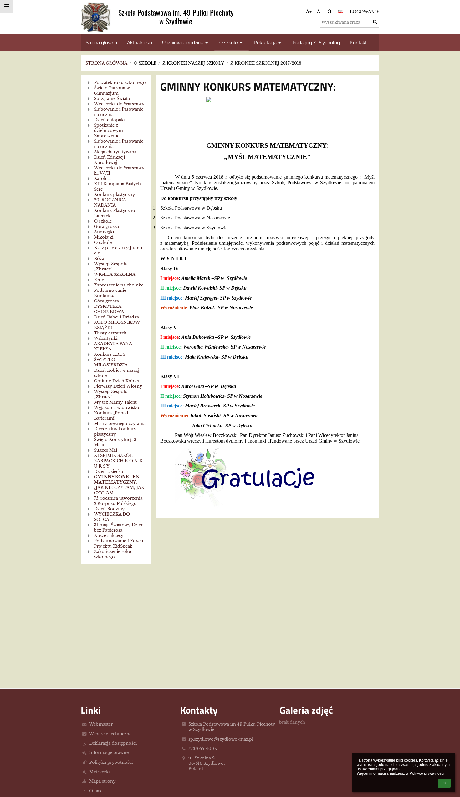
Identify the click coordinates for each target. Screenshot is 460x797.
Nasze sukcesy (108, 535)
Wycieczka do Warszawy (119, 104)
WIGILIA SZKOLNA (114, 274)
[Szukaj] (375, 21)
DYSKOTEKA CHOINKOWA (109, 309)
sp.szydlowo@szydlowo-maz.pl (220, 739)
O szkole (103, 221)
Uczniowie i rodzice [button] (182, 42)
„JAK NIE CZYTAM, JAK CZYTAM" (119, 490)
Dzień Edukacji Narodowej (109, 160)
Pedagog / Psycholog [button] (316, 42)
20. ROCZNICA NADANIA (110, 202)
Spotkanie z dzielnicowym (108, 128)
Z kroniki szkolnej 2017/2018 (265, 63)
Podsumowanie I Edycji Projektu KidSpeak (118, 543)
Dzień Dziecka (108, 471)
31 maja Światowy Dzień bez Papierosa (119, 527)
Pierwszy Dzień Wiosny (118, 386)
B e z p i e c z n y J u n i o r (118, 250)
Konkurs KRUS (109, 354)
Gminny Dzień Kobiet (116, 381)
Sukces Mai (105, 450)
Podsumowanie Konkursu (110, 293)
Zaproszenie (106, 136)
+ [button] (310, 11)
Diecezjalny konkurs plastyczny (115, 431)
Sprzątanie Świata (112, 98)
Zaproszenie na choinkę (118, 285)
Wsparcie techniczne (110, 734)
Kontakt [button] (358, 42)
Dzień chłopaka (110, 120)
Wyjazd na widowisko (116, 407)
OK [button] (444, 783)
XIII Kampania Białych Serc (117, 186)
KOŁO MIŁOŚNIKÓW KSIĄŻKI (117, 325)
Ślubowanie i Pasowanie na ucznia (118, 112)
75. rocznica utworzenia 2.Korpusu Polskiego (118, 501)
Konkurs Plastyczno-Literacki (115, 213)
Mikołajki (103, 237)
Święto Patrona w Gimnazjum (112, 90)
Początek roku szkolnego (120, 82)
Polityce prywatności (427, 773)
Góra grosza (106, 226)
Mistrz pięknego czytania (120, 423)
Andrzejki (104, 231)
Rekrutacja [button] (265, 42)
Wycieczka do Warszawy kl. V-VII (119, 170)
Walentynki (105, 338)
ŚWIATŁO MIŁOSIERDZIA (111, 362)
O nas (95, 791)
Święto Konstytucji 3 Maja (115, 442)
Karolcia (102, 178)
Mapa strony (102, 781)
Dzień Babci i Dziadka (116, 317)
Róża (99, 258)
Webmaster (101, 724)
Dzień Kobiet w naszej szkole (116, 373)
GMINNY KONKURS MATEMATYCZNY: (116, 479)
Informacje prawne (109, 752)
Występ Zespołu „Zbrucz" (111, 266)
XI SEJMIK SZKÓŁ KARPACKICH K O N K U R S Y (118, 461)
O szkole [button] (228, 42)
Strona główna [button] (101, 42)
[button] (329, 11)
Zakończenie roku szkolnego (112, 554)
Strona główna (106, 63)
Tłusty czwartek (110, 333)
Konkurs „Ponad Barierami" (111, 415)
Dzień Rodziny (109, 508)
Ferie (99, 279)
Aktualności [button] (139, 42)
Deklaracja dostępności (113, 743)
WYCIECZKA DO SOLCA (112, 516)
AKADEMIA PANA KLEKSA (113, 346)
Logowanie (364, 11)
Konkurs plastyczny (114, 194)
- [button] (321, 11)
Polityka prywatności (111, 762)
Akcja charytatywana (115, 152)
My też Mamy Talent (115, 402)
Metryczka (100, 771)
